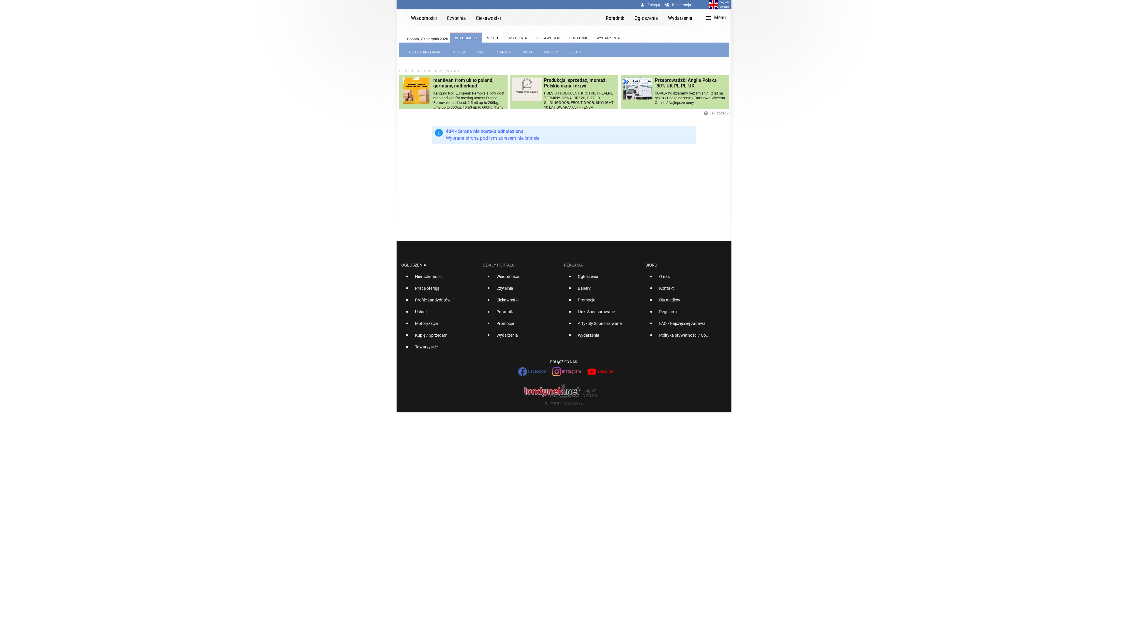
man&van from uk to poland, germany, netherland (463, 83)
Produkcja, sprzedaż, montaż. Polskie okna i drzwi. (575, 83)
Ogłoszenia (413, 265)
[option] (439, 279)
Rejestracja (677, 5)
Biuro (651, 265)
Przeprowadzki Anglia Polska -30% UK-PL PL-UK (686, 83)
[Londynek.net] (556, 17)
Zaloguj (650, 5)
